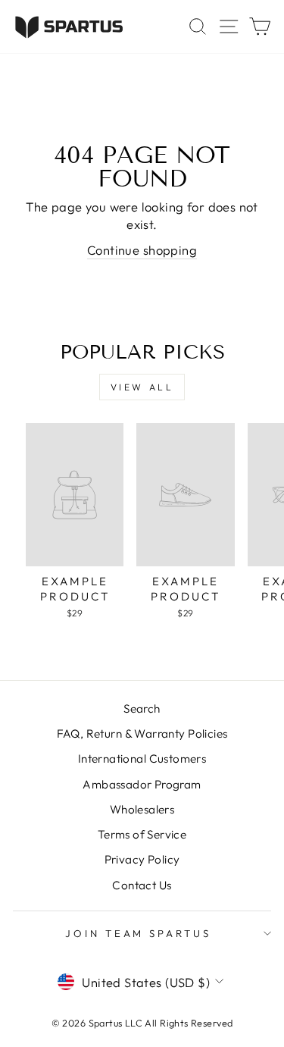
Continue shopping (142, 250)
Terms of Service (142, 834)
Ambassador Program (142, 784)
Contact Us (141, 885)
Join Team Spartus (138, 933)
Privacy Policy (142, 859)
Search (141, 708)
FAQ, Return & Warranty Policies (142, 733)
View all (142, 387)
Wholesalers (142, 809)
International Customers (142, 758)
